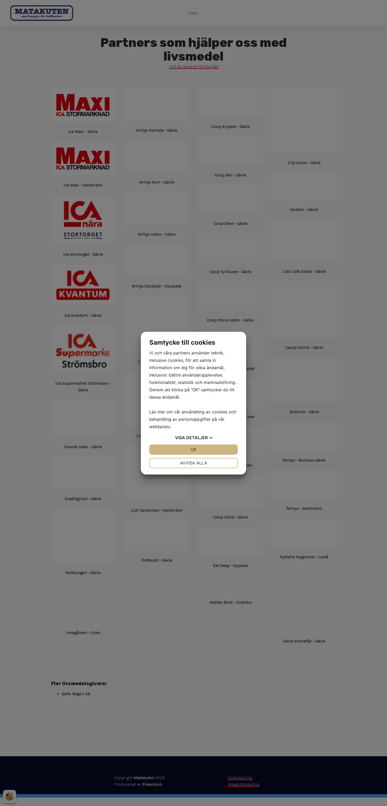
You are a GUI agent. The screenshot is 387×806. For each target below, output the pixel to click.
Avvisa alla (193, 463)
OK (193, 449)
